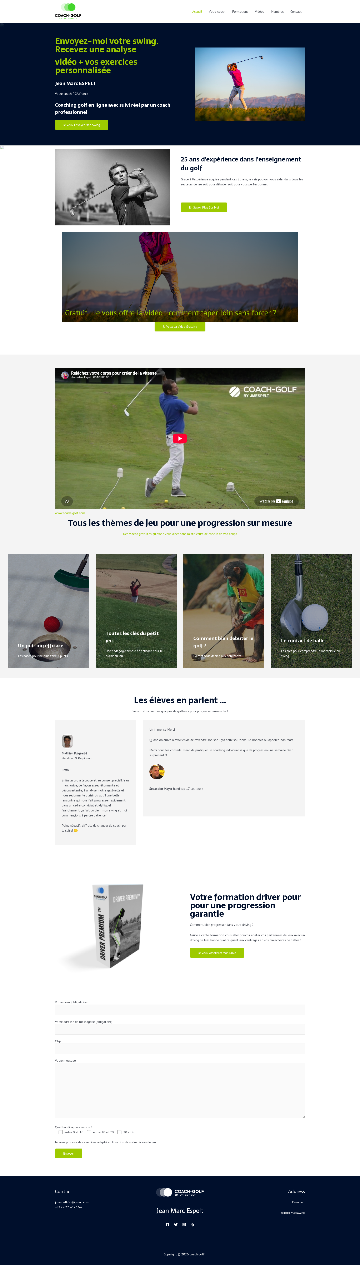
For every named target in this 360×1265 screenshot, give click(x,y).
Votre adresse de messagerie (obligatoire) (83, 1022)
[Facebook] (167, 1224)
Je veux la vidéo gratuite (180, 327)
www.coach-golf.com (70, 513)
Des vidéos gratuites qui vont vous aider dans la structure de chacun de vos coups (180, 534)
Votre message (65, 1060)
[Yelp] (192, 1224)
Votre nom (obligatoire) (71, 1002)
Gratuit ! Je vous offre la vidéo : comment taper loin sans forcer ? (170, 313)
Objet (59, 1041)
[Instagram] (184, 1224)
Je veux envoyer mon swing (81, 125)
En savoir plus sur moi (204, 207)
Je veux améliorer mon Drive (217, 953)
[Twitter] (176, 1224)
